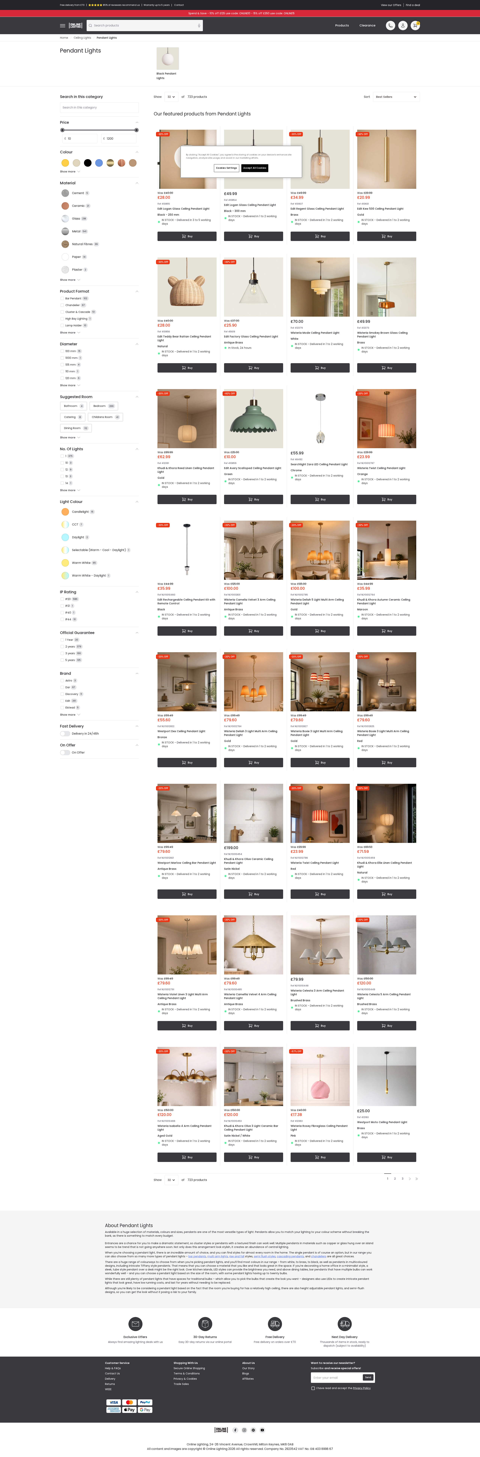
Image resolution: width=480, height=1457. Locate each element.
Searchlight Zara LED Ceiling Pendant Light (319, 464)
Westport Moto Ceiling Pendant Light (382, 1122)
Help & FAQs (113, 1368)
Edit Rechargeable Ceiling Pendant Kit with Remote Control (186, 601)
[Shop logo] (75, 25)
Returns (110, 1384)
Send (368, 1377)
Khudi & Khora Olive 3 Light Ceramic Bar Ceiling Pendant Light (251, 1128)
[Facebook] (235, 1430)
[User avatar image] (403, 25)
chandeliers (318, 1256)
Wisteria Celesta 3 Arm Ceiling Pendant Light (317, 992)
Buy (190, 236)
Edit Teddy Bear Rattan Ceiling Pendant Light (184, 338)
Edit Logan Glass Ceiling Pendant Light (183, 209)
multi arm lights (217, 1256)
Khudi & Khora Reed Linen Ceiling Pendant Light (186, 470)
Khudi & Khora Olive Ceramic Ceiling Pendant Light (248, 861)
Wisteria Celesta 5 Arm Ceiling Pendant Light (384, 996)
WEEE (108, 1389)
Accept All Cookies (254, 167)
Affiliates (248, 1379)
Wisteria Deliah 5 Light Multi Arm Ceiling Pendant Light (317, 601)
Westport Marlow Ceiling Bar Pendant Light (187, 863)
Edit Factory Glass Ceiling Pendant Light (251, 336)
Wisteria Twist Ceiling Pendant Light (381, 468)
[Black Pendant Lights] (168, 58)
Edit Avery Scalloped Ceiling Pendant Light (252, 468)
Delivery (110, 1379)
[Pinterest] (253, 1430)
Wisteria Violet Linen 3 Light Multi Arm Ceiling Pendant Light (183, 996)
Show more (67, 171)
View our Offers (391, 5)
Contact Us (112, 1373)
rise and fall (236, 1256)
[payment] (137, 1402)
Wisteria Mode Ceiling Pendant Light (315, 333)
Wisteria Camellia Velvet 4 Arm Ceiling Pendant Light (250, 996)
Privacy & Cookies (185, 1379)
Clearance (367, 25)
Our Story (248, 1368)
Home (64, 38)
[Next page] (409, 1178)
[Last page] (416, 1178)
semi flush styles (265, 1256)
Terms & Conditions (187, 1373)
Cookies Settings (226, 167)
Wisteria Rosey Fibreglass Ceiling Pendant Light (319, 1128)
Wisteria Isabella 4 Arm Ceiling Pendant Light (185, 1128)
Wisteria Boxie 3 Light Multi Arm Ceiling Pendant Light (317, 733)
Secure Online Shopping (189, 1368)
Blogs (245, 1373)
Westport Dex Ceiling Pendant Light (181, 731)
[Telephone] (390, 25)
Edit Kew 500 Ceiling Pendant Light (380, 209)
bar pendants (197, 1256)
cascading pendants (290, 1256)
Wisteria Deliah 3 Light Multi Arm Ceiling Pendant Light (250, 733)
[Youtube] (262, 1430)
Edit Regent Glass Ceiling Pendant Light (317, 209)
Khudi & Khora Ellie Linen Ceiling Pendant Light (384, 864)
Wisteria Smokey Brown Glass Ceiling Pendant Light (382, 334)
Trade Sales (181, 1384)
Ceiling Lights (82, 38)
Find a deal (413, 5)
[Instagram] (244, 1430)
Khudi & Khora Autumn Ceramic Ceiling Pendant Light (383, 601)
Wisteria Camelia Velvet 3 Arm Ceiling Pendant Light (249, 601)
